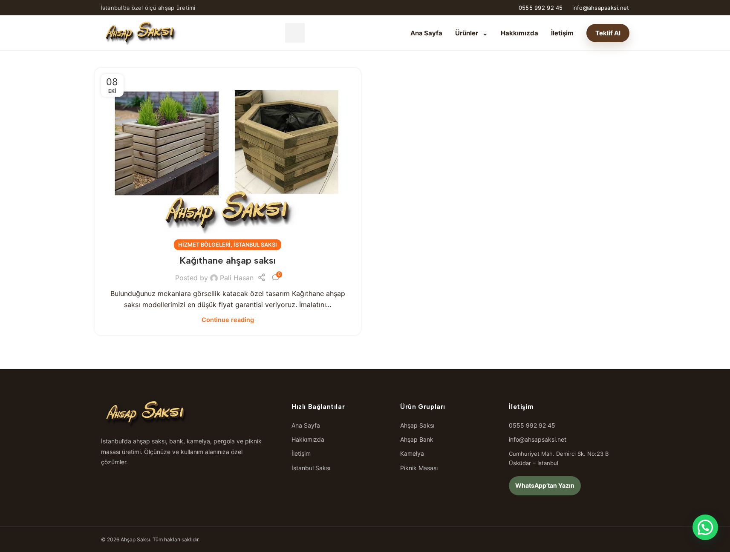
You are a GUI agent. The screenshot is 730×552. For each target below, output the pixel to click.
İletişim (562, 33)
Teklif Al (607, 33)
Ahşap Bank (416, 439)
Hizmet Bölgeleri (204, 245)
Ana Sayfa (426, 33)
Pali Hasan (237, 277)
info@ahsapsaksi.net (600, 7)
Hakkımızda (519, 33)
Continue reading (228, 319)
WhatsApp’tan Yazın (544, 485)
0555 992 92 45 (541, 7)
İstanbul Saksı (255, 245)
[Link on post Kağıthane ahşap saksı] (228, 156)
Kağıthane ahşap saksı (227, 260)
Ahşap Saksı (417, 425)
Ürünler (471, 33)
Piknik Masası (419, 468)
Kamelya (412, 453)
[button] (705, 527)
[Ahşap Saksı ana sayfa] (140, 32)
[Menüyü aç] (295, 33)
